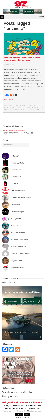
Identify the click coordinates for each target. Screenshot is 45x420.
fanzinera (7, 107)
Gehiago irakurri (22, 417)
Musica (21, 392)
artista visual (21, 105)
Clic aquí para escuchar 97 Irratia (14, 130)
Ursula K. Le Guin (34, 109)
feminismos (16, 107)
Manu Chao (16, 109)
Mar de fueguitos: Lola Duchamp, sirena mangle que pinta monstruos (22, 59)
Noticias (28, 392)
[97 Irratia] (22, 5)
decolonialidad (32, 105)
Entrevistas (7, 392)
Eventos (15, 392)
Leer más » (8, 99)
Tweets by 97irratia (9, 283)
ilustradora (36, 107)
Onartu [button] (19, 414)
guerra (29, 107)
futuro (23, 107)
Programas (9, 105)
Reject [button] (27, 414)
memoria (24, 109)
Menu (41, 17)
